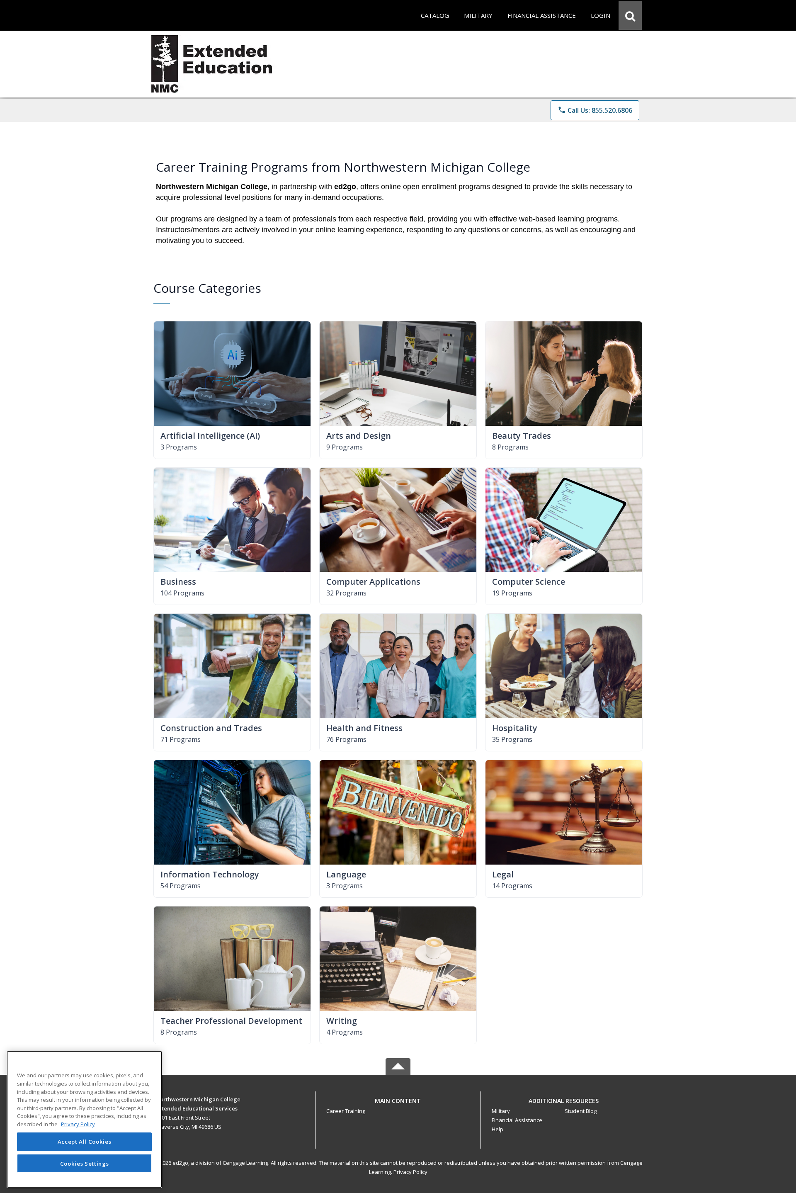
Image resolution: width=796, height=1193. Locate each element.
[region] (84, 1119)
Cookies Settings (84, 1163)
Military (501, 1111)
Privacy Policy (410, 1172)
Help (497, 1129)
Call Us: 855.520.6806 (595, 110)
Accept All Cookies (85, 1142)
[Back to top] (398, 1105)
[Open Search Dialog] (630, 15)
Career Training (345, 1111)
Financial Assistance (517, 1120)
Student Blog (581, 1111)
